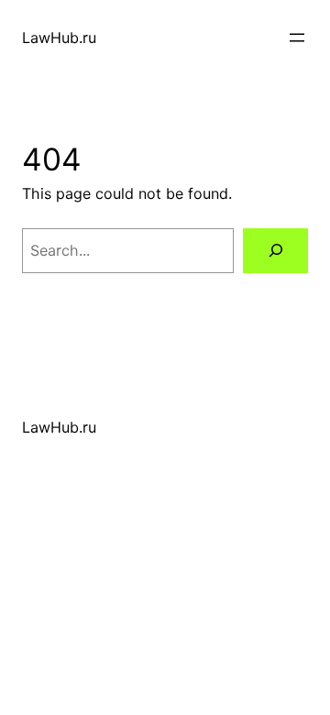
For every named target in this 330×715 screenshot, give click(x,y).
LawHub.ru (59, 37)
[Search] (275, 250)
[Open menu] (297, 38)
